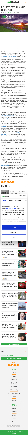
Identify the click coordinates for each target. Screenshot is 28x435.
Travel (14, 422)
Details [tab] (11, 200)
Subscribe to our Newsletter (14, 358)
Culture (14, 418)
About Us (14, 379)
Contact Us (14, 383)
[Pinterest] (18, 365)
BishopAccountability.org (8, 115)
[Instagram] (15, 365)
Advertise (14, 386)
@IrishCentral (10, 12)
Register (14, 397)
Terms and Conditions (14, 393)
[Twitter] (12, 365)
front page (8, 118)
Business (14, 411)
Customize (13, 232)
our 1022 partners (11, 208)
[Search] (25, 2)
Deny (14, 237)
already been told (19, 111)
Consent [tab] (4, 200)
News (14, 408)
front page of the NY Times (8, 56)
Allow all (14, 227)
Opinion (14, 415)
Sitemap (14, 400)
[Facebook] (9, 365)
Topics (14, 376)
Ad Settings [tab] (18, 200)
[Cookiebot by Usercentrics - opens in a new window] (19, 196)
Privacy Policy (14, 390)
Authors (14, 373)
